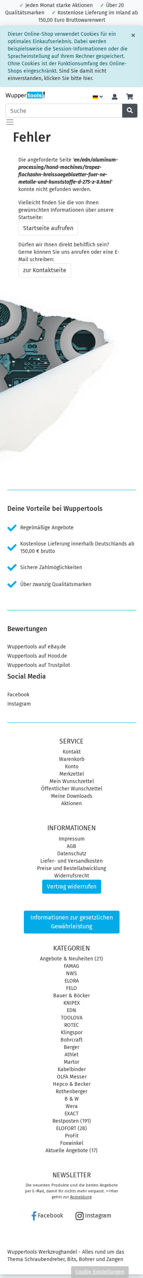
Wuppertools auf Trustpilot (38, 665)
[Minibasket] (130, 97)
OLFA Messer (72, 1077)
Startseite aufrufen (48, 228)
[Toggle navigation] (10, 122)
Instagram (19, 704)
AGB (71, 846)
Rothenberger (71, 1091)
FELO (71, 988)
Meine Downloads (71, 796)
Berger (71, 1047)
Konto (71, 766)
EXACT (71, 1114)
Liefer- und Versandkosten (71, 861)
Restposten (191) (71, 1121)
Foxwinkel (71, 1143)
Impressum (72, 839)
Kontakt (72, 752)
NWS (71, 973)
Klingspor (71, 1032)
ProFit (71, 1136)
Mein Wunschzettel (72, 781)
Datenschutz (71, 854)
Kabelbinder (72, 1069)
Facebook (18, 695)
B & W (72, 1099)
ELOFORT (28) (71, 1128)
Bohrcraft (71, 1040)
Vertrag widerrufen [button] (71, 886)
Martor (71, 1062)
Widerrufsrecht (71, 876)
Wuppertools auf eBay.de (36, 647)
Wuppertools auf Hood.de (37, 656)
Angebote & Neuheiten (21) (71, 959)
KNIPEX (71, 1003)
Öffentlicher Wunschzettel (71, 789)
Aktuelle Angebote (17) (71, 1150)
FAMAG (71, 966)
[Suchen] (130, 111)
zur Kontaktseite (44, 270)
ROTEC (71, 1025)
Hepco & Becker (72, 1084)
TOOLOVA (71, 1018)
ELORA (72, 981)
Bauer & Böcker (71, 996)
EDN (71, 1010)
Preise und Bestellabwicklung (71, 868)
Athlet (71, 1055)
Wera (72, 1106)
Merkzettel (71, 774)
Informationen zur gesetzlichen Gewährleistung (71, 922)
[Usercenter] (114, 97)
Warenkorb (71, 759)
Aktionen (71, 803)
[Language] (97, 97)
